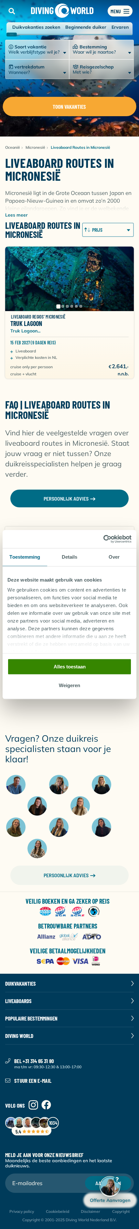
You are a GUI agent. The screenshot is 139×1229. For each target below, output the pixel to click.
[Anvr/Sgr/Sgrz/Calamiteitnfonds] (70, 912)
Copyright (121, 1211)
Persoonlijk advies (66, 875)
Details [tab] (70, 557)
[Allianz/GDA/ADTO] (70, 937)
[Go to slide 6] (81, 306)
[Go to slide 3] (67, 306)
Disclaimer (90, 1211)
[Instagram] (33, 1105)
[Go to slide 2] (62, 306)
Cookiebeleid (57, 1211)
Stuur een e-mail (32, 1080)
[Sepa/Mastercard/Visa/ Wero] (70, 962)
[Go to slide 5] (76, 306)
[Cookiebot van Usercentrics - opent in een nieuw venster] (103, 539)
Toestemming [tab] (24, 557)
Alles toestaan (70, 666)
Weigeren (69, 685)
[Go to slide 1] (58, 306)
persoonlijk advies (66, 498)
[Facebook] (46, 1105)
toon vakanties (69, 106)
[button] (11, 11)
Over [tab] (114, 557)
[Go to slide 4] (71, 306)
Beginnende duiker (85, 27)
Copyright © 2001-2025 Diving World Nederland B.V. (69, 1219)
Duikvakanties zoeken (36, 27)
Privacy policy (21, 1211)
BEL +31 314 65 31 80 (34, 1061)
